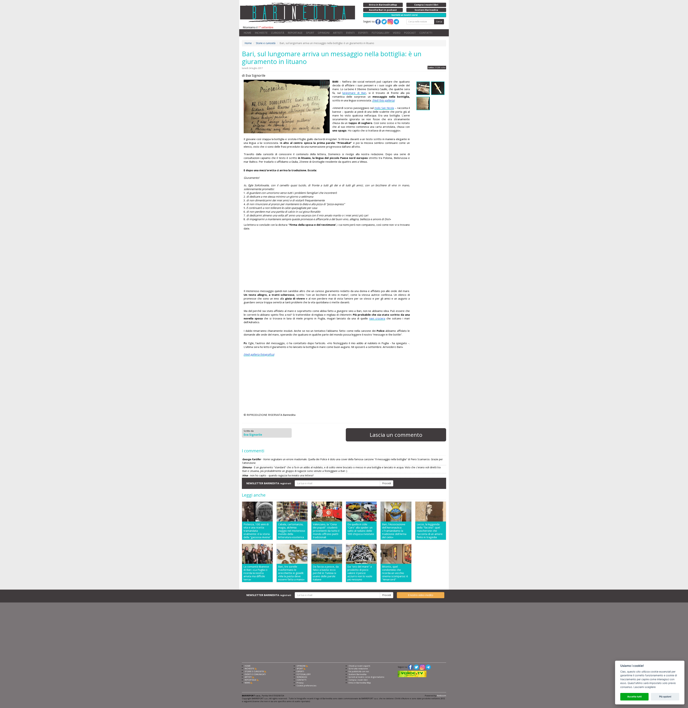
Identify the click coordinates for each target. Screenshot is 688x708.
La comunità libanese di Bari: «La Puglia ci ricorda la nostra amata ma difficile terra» (256, 573)
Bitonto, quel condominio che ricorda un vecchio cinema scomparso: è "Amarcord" (395, 573)
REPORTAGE (295, 32)
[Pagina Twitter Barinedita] (416, 667)
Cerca (439, 21)
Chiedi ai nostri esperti (359, 665)
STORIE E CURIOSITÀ (254, 671)
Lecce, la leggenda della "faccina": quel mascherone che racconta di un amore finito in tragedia (430, 531)
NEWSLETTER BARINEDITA (268, 483)
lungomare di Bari (354, 93)
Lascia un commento (396, 434)
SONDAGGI (302, 677)
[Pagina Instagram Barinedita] (422, 667)
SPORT (310, 32)
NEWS (247, 682)
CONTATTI (425, 32)
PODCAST (410, 32)
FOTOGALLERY (380, 32)
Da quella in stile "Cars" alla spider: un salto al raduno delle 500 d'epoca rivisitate (360, 529)
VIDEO (396, 32)
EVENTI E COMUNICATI (255, 674)
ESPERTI (363, 32)
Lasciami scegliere (645, 686)
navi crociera (377, 318)
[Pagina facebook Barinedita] (410, 667)
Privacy (300, 682)
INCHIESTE (261, 32)
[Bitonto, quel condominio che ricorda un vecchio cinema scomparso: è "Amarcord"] (396, 554)
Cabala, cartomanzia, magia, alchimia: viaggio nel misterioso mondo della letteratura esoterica (291, 531)
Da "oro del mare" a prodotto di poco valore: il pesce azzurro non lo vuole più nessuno (359, 573)
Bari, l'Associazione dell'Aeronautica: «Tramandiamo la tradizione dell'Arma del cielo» (394, 531)
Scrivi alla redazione (358, 668)
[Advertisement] (327, 260)
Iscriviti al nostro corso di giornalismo (366, 677)
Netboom (441, 695)
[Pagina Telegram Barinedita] (428, 667)
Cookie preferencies (306, 685)
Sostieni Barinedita (357, 674)
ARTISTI (337, 32)
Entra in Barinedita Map (359, 682)
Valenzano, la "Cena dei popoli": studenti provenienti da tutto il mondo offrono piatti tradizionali (326, 531)
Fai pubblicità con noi (358, 671)
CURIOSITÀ (277, 32)
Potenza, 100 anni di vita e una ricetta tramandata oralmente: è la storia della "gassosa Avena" (257, 531)
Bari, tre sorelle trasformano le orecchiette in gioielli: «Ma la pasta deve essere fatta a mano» (291, 573)
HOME (247, 32)
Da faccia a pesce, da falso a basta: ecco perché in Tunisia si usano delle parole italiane (326, 573)
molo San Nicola (384, 108)
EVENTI (350, 32)
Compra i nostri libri (358, 679)
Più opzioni (665, 696)
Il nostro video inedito (420, 595)
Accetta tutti (634, 696)
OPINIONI (323, 32)
